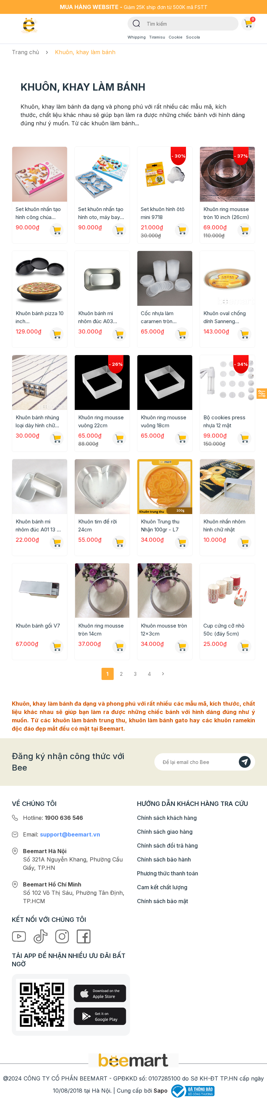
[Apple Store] (100, 993)
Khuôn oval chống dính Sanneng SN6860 (224, 317)
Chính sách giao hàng (165, 831)
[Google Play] (100, 1016)
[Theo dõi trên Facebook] (83, 935)
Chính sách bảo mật (162, 901)
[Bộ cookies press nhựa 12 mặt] (227, 382)
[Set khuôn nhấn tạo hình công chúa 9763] (39, 174)
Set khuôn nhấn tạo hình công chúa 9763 (38, 213)
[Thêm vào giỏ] (57, 230)
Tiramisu (157, 37)
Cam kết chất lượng (162, 887)
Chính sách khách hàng (167, 817)
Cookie (176, 37)
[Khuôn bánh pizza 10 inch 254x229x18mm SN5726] (39, 278)
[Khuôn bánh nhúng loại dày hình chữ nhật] (39, 382)
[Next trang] (163, 674)
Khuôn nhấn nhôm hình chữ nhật (224, 525)
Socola (193, 37)
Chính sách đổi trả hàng (167, 845)
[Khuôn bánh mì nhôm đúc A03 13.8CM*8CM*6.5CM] (102, 278)
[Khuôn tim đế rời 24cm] (102, 486)
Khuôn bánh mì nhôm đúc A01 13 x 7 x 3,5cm (38, 525)
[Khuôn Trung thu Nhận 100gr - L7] (164, 486)
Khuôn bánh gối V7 (38, 625)
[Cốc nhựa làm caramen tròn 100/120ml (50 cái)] (164, 278)
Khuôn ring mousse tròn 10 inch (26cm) (226, 213)
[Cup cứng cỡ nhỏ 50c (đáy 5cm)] (227, 590)
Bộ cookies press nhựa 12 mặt (224, 421)
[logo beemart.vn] (133, 1059)
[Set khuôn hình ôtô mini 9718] (164, 174)
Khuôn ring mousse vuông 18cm (163, 421)
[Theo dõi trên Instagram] (63, 935)
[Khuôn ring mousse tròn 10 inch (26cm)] (227, 174)
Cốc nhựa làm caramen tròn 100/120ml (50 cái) (162, 317)
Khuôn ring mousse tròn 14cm (101, 629)
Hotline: (53, 817)
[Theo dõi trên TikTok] (41, 935)
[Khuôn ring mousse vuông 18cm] (164, 382)
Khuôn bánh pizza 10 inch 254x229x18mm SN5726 (40, 317)
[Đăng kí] (245, 762)
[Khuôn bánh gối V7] (39, 590)
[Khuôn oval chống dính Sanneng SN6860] (227, 278)
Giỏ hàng (253, 19)
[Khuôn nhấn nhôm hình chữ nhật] (227, 486)
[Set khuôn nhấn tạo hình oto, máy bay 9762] (102, 174)
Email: (61, 834)
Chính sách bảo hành (164, 859)
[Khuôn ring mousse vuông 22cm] (102, 382)
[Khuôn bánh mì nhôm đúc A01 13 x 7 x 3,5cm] (39, 486)
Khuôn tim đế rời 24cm (97, 525)
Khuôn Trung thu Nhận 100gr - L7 (160, 525)
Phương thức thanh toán (167, 873)
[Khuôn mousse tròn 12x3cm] (164, 590)
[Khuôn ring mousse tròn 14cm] (102, 590)
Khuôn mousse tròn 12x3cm (164, 629)
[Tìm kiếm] (136, 23)
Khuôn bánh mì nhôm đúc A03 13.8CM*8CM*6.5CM (102, 317)
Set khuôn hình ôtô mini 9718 (163, 213)
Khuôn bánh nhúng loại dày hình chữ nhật (37, 421)
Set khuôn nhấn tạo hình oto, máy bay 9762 (100, 213)
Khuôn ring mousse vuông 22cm (101, 421)
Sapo (161, 1090)
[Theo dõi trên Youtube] (20, 935)
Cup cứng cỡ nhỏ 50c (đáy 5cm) (223, 629)
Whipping (137, 37)
